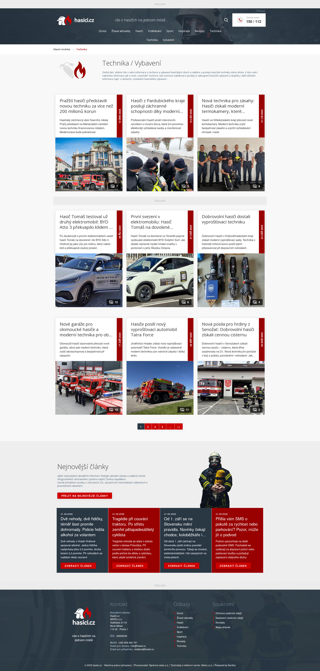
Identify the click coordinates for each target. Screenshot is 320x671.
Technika (215, 31)
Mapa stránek (223, 627)
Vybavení (168, 40)
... (170, 426)
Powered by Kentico (225, 665)
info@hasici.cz (138, 645)
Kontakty (220, 622)
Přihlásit (260, 11)
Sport (169, 31)
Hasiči (139, 31)
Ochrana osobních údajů (229, 613)
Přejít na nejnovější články (84, 495)
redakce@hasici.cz (144, 649)
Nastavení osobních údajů (229, 617)
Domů (102, 31)
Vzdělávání (154, 31)
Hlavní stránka (61, 49)
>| (178, 426)
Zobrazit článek (78, 565)
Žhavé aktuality (121, 31)
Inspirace (184, 31)
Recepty (200, 31)
